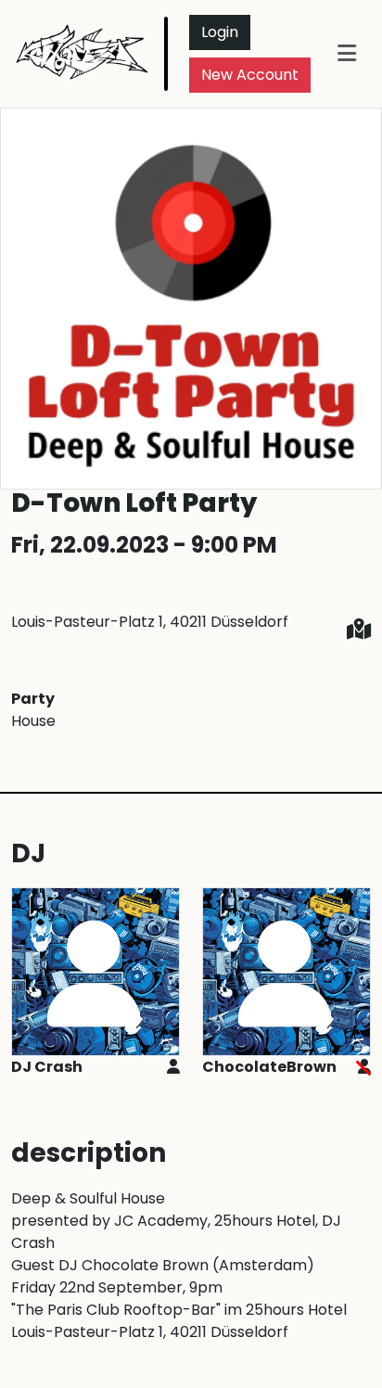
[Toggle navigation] (346, 53)
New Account (250, 74)
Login (219, 32)
